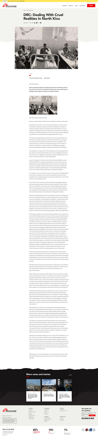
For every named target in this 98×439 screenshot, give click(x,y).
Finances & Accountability (32, 411)
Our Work (64, 5)
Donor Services (31, 409)
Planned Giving (31, 416)
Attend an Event (46, 411)
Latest (76, 5)
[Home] (14, 5)
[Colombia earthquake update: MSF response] (49, 390)
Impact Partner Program (32, 415)
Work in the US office (47, 417)
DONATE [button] (91, 5)
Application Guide (46, 420)
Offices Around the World (63, 410)
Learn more (21, 1)
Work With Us (89, 3)
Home (24, 10)
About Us (71, 5)
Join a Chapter (46, 414)
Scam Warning (62, 420)
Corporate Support (31, 418)
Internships (45, 421)
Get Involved (82, 5)
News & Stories (30, 10)
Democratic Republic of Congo (36, 78)
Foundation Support (31, 417)
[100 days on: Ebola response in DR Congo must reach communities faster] (64, 390)
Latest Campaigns (46, 409)
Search (93, 3)
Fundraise (45, 410)
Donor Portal (30, 410)
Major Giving (30, 414)
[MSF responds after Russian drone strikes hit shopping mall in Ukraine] (33, 390)
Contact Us (61, 417)
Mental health (47, 78)
